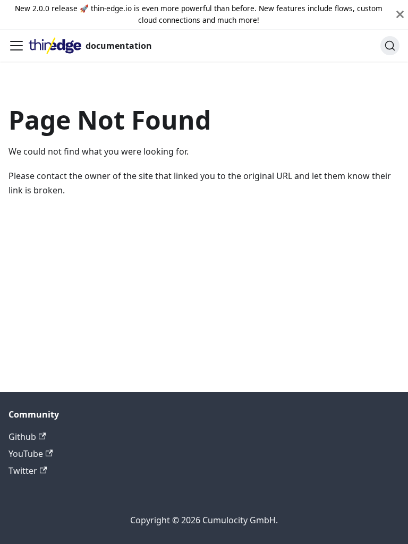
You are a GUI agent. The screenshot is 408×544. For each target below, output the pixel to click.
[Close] (400, 14)
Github (22, 437)
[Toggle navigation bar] (16, 46)
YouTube (25, 454)
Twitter (22, 471)
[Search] (390, 45)
